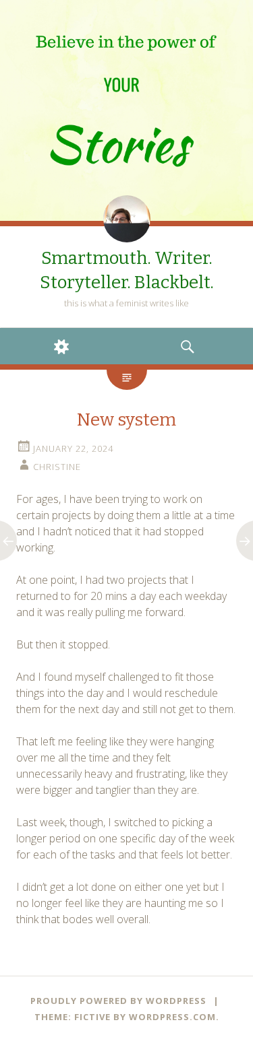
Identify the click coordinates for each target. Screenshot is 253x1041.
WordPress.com (172, 1017)
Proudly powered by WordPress (118, 1001)
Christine (57, 467)
